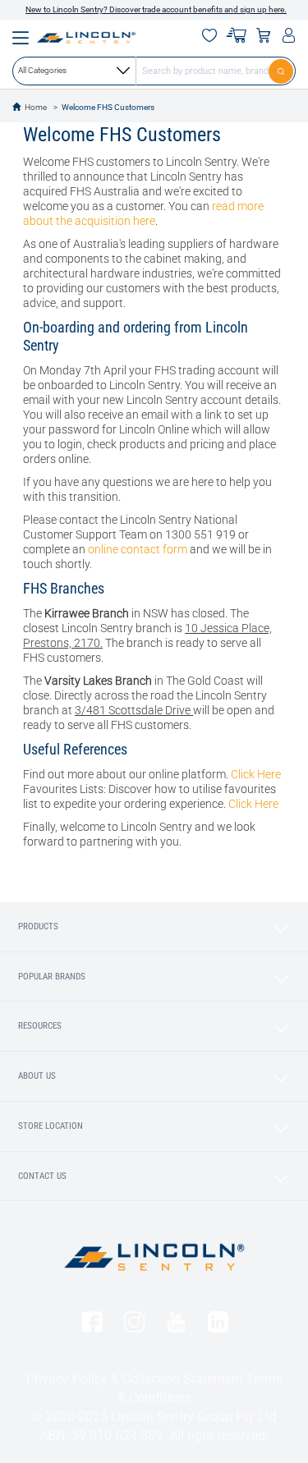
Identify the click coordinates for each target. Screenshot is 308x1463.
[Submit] (282, 70)
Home (36, 107)
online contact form (137, 549)
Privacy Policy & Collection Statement (134, 1379)
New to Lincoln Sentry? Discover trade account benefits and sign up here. (156, 9)
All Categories (42, 70)
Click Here (256, 774)
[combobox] (154, 70)
